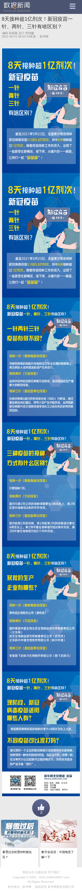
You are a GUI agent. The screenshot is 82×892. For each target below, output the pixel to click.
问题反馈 (41, 872)
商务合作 (28, 872)
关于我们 (54, 872)
